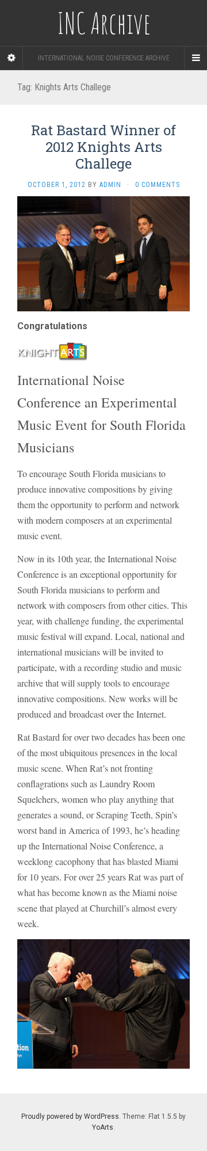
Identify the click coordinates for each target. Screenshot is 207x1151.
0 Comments (157, 185)
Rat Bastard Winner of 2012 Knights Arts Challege (103, 147)
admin (110, 185)
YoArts (102, 1127)
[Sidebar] (11, 58)
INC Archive (104, 23)
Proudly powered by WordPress (70, 1116)
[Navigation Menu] (195, 58)
